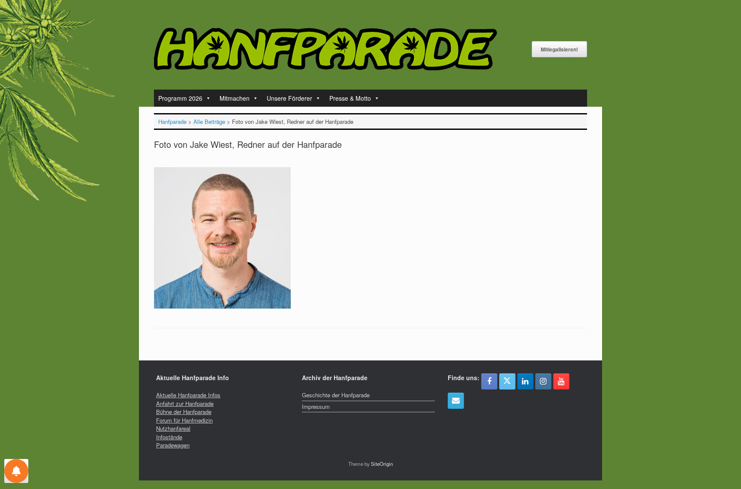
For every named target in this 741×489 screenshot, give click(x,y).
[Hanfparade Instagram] (543, 381)
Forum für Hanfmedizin (184, 420)
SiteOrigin (382, 463)
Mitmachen (235, 98)
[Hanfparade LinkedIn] (525, 381)
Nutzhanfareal (173, 428)
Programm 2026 (180, 98)
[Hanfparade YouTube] (561, 381)
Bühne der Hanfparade (183, 412)
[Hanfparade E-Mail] (456, 401)
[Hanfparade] (325, 49)
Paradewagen (173, 445)
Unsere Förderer (289, 98)
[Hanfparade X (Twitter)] (507, 381)
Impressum (316, 406)
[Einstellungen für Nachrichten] (16, 471)
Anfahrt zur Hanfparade (185, 403)
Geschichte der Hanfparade (336, 395)
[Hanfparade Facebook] (489, 381)
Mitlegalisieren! (559, 49)
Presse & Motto (350, 98)
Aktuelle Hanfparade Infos (188, 395)
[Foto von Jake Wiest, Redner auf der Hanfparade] (222, 306)
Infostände (169, 437)
